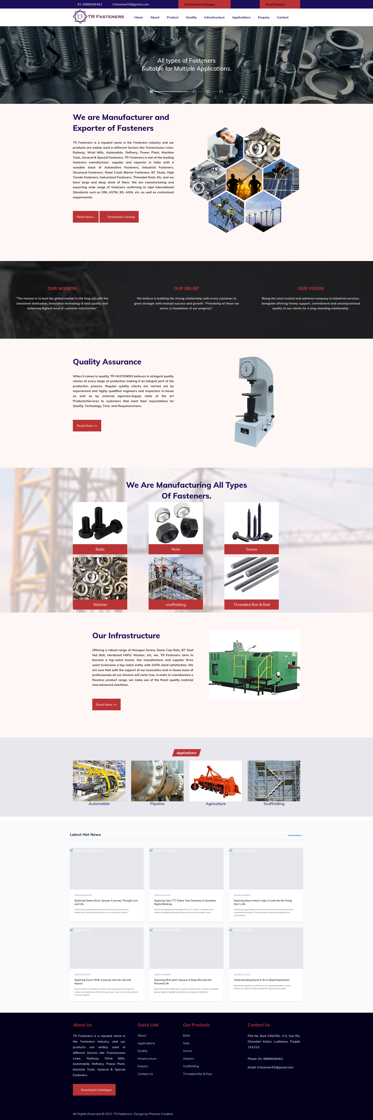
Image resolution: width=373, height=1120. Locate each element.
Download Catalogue (200, 4)
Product (173, 17)
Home (138, 17)
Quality (191, 17)
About (154, 17)
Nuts (176, 549)
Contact (282, 17)
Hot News (134, 895)
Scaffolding (191, 1066)
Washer (100, 604)
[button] (155, 91)
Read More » (86, 217)
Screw (251, 549)
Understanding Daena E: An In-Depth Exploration (261, 979)
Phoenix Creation (161, 1114)
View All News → (295, 835)
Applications (241, 17)
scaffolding (176, 604)
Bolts (100, 549)
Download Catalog (121, 217)
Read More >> (87, 426)
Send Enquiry (276, 4)
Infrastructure (214, 17)
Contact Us (145, 1074)
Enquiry (263, 17)
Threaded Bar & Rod (252, 604)
